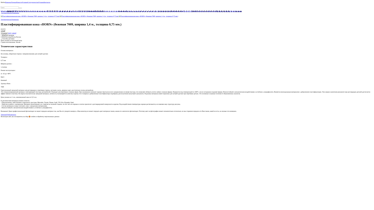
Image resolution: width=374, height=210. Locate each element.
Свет (156, 11)
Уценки (13, 2)
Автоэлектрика (41, 11)
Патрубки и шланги (132, 11)
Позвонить (12, 115)
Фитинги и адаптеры (223, 11)
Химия (232, 11)
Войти (3, 2)
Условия (24, 2)
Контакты (47, 2)
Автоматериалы (21, 11)
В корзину (4, 33)
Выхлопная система (65, 11)
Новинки (8, 2)
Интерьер (91, 11)
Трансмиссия (187, 11)
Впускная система (53, 11)
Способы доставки (7, 39)
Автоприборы (31, 11)
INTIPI (14, 11)
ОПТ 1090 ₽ (12, 33)
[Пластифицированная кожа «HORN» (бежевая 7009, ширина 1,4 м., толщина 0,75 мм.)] (30, 16)
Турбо (194, 11)
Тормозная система (177, 11)
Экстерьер (238, 11)
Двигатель (75, 11)
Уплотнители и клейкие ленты (206, 11)
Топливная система (164, 11)
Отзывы (41, 2)
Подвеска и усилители (146, 11)
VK (8, 115)
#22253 (3, 29)
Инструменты (83, 11)
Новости (19, 2)
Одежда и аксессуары (111, 11)
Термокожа (15, 13)
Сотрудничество (32, 2)
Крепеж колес (99, 11)
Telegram (4, 115)
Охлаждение (122, 11)
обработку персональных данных (48, 116)
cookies (33, 116)
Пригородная (7, 35)
